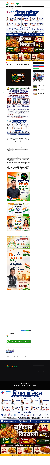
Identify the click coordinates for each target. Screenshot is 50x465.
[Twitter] (3, 91)
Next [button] (29, 229)
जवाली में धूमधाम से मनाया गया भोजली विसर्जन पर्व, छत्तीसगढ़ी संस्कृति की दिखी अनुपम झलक (18, 369)
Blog (19, 379)
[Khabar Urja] (12, 3)
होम (8, 6)
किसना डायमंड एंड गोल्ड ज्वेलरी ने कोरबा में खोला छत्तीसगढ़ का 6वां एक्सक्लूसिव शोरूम (9, 369)
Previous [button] (7, 229)
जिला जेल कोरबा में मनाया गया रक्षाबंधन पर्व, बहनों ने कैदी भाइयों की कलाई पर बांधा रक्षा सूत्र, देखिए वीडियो (41, 94)
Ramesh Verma (12, 348)
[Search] (43, 6)
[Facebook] (3, 89)
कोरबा (11, 6)
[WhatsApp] (3, 92)
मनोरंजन (22, 6)
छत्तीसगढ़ (14, 6)
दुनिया (19, 6)
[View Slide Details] (25, 23)
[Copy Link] (3, 94)
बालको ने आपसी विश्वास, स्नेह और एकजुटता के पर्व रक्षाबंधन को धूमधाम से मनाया (26, 369)
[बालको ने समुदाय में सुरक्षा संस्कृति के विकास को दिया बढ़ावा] (18, 77)
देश (16, 6)
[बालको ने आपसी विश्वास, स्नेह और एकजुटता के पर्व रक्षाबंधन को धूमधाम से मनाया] (27, 366)
